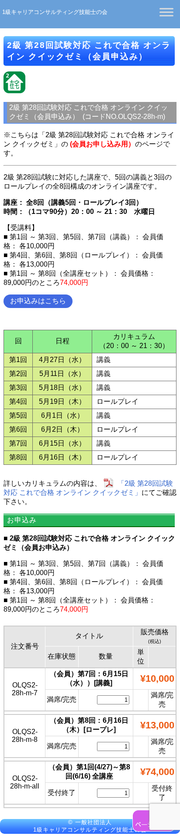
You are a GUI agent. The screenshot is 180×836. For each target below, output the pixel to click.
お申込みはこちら (38, 301)
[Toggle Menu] (166, 12)
